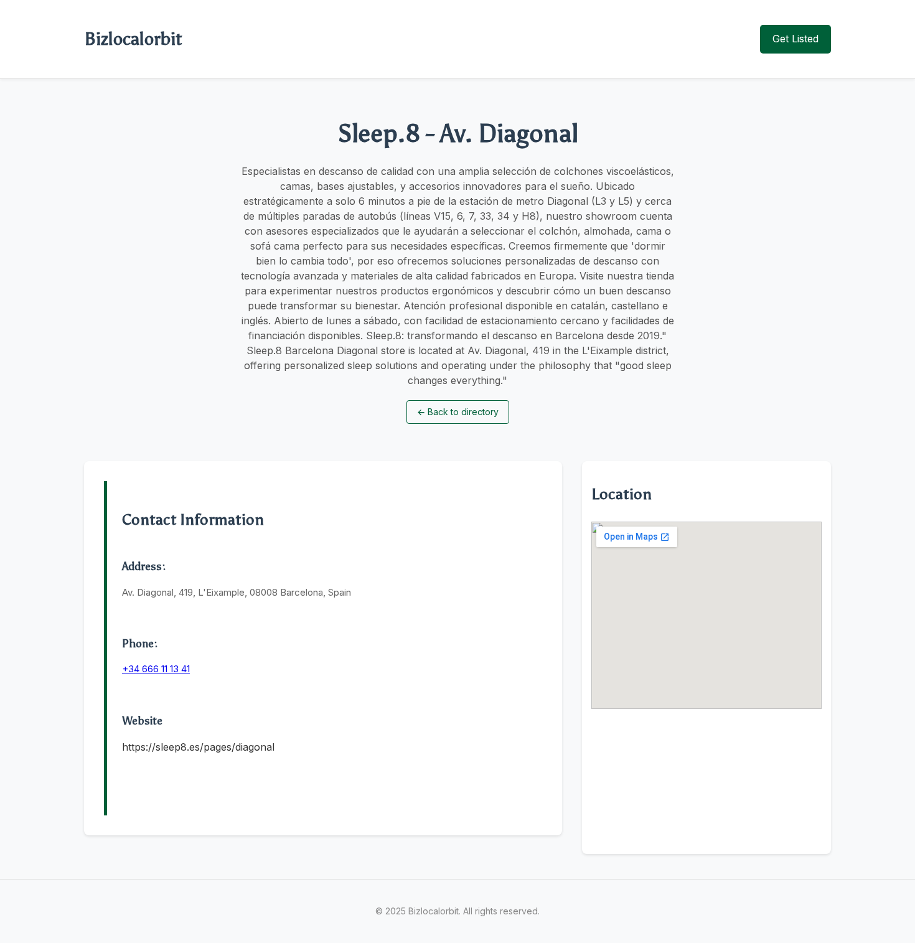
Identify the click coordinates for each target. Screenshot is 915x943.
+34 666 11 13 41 (156, 669)
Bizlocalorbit (133, 38)
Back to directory (458, 411)
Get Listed (795, 38)
